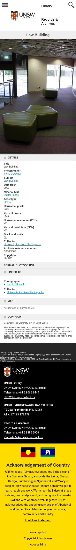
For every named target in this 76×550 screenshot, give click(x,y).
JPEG (7, 201)
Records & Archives (49, 21)
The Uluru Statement (38, 520)
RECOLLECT (6, 359)
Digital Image (11, 194)
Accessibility (38, 544)
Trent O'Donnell (15, 284)
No (5, 237)
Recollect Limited (46, 359)
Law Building (11, 180)
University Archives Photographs (25, 292)
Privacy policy (38, 532)
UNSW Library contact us (19, 397)
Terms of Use (20, 352)
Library (46, 6)
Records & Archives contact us (23, 437)
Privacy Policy (6, 352)
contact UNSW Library (61, 355)
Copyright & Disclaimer (38, 538)
